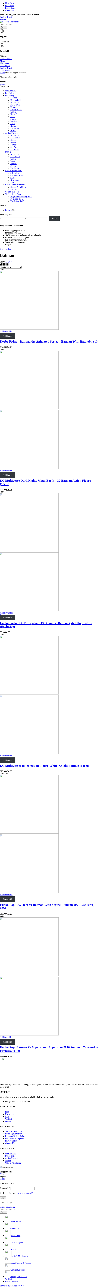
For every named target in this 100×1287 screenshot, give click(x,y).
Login (3, 1198)
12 (6, 262)
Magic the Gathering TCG (21, 196)
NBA (12, 123)
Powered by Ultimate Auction (12, 1286)
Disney (13, 107)
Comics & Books (12, 192)
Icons (12, 116)
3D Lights (14, 173)
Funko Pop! (10, 95)
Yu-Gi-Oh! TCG (17, 201)
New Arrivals (10, 91)
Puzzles (13, 189)
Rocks (13, 126)
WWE (13, 131)
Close (2, 84)
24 (9, 262)
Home (2, 73)
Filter (54, 218)
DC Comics (15, 105)
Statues (8, 152)
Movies (13, 121)
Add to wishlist (6, 331)
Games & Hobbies (18, 187)
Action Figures (11, 133)
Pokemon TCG (16, 199)
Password (5, 1188)
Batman (8, 210)
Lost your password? (24, 1193)
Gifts (12, 178)
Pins (12, 182)
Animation (14, 102)
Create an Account (7, 1207)
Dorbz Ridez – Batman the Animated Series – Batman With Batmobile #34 (49, 341)
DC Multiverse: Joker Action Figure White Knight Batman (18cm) (44, 765)
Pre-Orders (9, 93)
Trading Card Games (13, 194)
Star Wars (14, 147)
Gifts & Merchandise (13, 171)
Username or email (9, 1183)
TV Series (14, 128)
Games (13, 112)
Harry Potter (15, 114)
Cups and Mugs (16, 175)
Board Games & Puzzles (15, 185)
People (13, 166)
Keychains (14, 180)
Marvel (13, 119)
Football (13, 98)
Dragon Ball (15, 100)
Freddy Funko (16, 109)
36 (12, 262)
